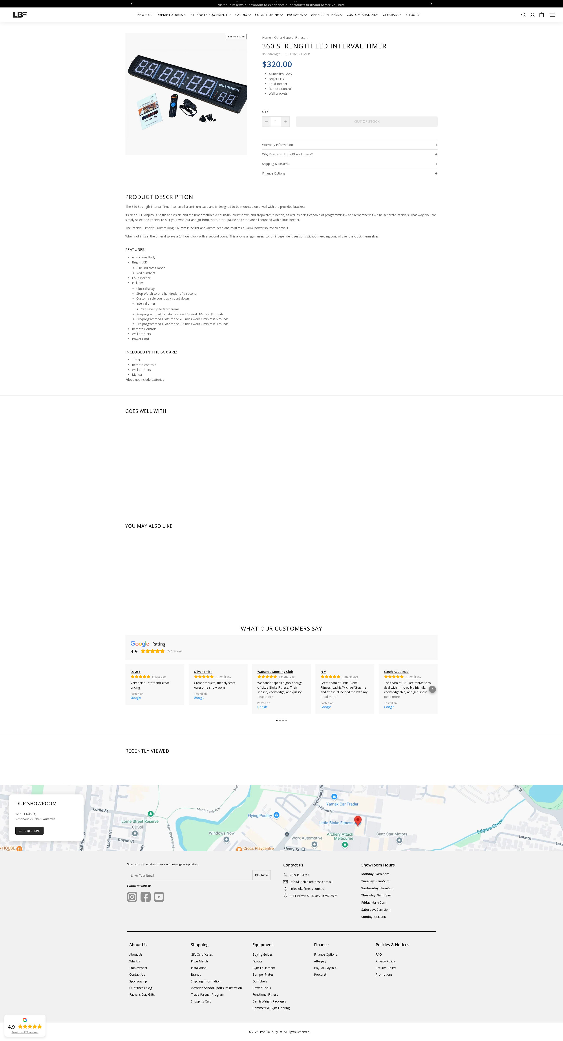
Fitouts (412, 15)
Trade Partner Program (207, 994)
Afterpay (320, 961)
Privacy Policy (385, 961)
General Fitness (325, 15)
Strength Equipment (209, 15)
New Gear (145, 15)
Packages (295, 15)
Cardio (241, 15)
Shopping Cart (201, 1001)
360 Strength (271, 54)
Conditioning (267, 15)
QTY (265, 112)
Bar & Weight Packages (269, 1001)
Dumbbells (260, 981)
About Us (136, 954)
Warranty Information (277, 145)
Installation (199, 968)
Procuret (320, 974)
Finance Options (273, 173)
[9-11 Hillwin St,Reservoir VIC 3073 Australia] (281, 818)
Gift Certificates (202, 954)
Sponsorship (138, 981)
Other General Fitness (289, 37)
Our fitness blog (140, 988)
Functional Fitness (265, 994)
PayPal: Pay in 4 (325, 968)
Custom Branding (362, 15)
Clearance (392, 15)
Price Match (199, 961)
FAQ (379, 954)
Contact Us (137, 974)
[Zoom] (186, 94)
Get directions (29, 831)
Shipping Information (206, 981)
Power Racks (261, 988)
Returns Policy (386, 968)
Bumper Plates (263, 974)
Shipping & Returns (275, 164)
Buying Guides (262, 954)
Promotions (384, 974)
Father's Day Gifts (142, 994)
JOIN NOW (261, 875)
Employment (138, 968)
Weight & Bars (170, 15)
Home (266, 37)
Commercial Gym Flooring (271, 1008)
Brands (196, 974)
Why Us (134, 961)
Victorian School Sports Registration (216, 988)
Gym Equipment (263, 968)
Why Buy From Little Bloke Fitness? (287, 154)
